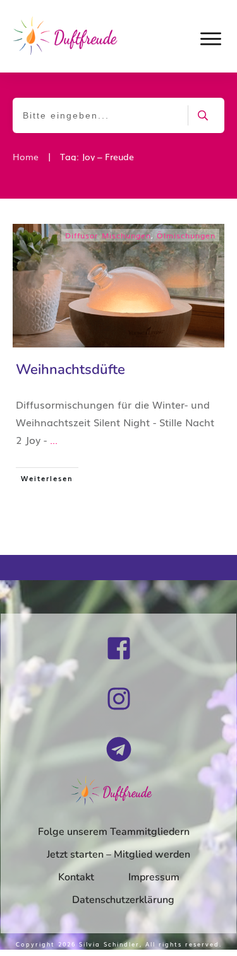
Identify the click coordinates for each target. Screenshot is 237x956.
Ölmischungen (186, 235)
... (54, 439)
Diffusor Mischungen (108, 235)
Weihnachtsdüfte (70, 369)
